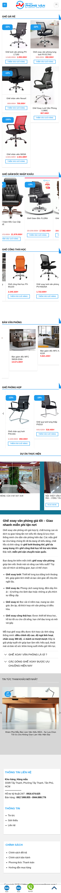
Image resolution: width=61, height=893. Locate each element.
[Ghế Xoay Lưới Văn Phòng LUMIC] (44, 85)
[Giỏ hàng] (56, 5)
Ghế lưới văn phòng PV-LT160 (16, 53)
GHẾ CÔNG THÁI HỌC (14, 249)
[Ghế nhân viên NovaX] (16, 80)
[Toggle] (5, 655)
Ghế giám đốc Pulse (42, 218)
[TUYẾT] (30, 887)
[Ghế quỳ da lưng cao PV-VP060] (45, 405)
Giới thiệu (13, 820)
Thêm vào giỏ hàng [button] (16, 62)
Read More (49, 505)
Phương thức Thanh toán (21, 862)
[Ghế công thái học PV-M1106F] (17, 267)
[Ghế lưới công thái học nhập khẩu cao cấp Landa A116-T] (45, 272)
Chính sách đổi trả (18, 852)
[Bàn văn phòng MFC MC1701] (20, 335)
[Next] (56, 207)
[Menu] (4, 5)
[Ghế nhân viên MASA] (16, 132)
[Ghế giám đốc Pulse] (45, 196)
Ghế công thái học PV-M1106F (15, 285)
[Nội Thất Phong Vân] (30, 5)
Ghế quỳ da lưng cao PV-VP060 (44, 423)
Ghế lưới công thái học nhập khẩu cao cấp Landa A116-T (45, 296)
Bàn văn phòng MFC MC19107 (46, 351)
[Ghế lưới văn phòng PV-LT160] (16, 34)
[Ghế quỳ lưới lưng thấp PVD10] (17, 405)
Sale (6, 891)
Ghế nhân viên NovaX (16, 98)
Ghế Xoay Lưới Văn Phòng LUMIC (45, 109)
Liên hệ (11, 825)
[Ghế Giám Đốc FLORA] (16, 196)
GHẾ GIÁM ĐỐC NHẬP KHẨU (18, 174)
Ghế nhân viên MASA (16, 154)
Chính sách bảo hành (19, 857)
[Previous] (4, 207)
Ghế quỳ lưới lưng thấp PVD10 (15, 423)
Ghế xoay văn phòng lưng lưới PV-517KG (44, 53)
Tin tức (11, 815)
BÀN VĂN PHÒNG (12, 322)
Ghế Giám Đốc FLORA (15, 218)
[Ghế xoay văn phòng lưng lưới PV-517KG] (44, 34)
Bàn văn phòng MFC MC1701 (18, 348)
